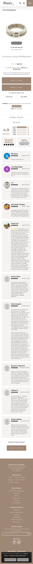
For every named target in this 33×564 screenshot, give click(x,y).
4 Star (14, 129)
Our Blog (16, 514)
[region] (16, 30)
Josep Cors (15, 223)
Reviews (16, 122)
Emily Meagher (16, 304)
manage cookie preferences (18, 555)
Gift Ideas (16, 500)
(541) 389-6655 (16, 49)
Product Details (16, 117)
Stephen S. (14, 390)
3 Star (14, 130)
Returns (24, 96)
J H (12, 183)
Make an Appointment (16, 512)
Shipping (9, 96)
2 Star (14, 132)
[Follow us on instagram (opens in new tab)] (19, 542)
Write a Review (16, 448)
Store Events (16, 522)
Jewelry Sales (16, 498)
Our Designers (16, 502)
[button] (20, 3)
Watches (16, 495)
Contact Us (16, 510)
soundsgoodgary (17, 167)
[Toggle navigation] (30, 3)
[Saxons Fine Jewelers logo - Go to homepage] (8, 3)
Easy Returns (16, 517)
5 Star (14, 127)
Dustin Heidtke (16, 419)
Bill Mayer (14, 154)
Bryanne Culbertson (18, 366)
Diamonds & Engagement (16, 490)
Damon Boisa (15, 276)
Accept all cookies (23, 559)
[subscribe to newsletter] (28, 533)
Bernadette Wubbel (18, 204)
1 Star (14, 134)
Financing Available (16, 519)
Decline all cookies (10, 559)
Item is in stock (16, 106)
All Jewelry (16, 493)
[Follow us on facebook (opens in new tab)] (14, 542)
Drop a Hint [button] (16, 87)
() (28, 127)
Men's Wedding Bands (9, 10)
